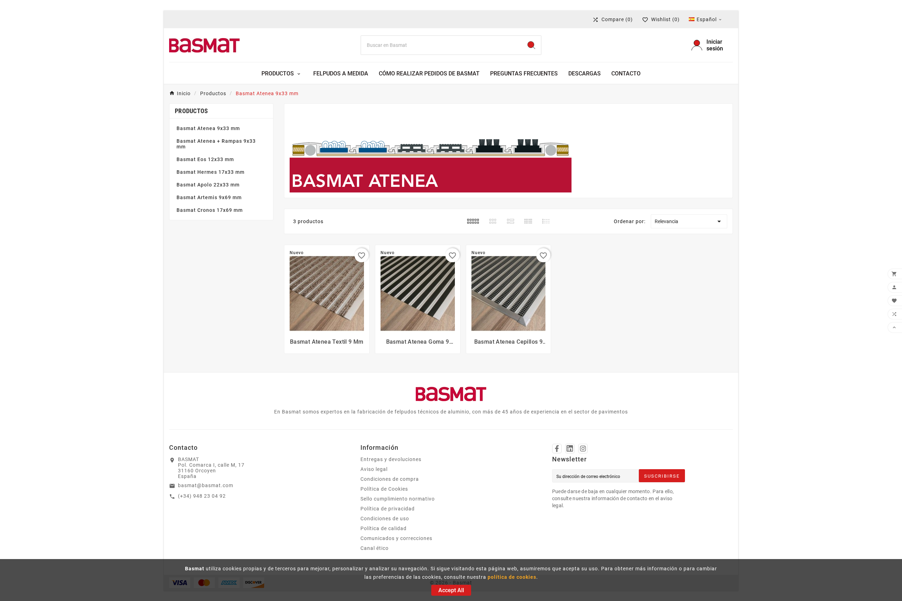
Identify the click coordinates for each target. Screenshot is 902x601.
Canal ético (374, 548)
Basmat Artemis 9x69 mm (209, 197)
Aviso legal (374, 469)
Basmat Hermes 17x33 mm (211, 172)
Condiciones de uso (384, 518)
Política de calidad (383, 528)
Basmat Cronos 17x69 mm (210, 210)
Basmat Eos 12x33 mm (205, 159)
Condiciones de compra (389, 479)
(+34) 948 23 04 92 (202, 496)
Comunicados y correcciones (396, 538)
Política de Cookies (384, 489)
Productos (191, 111)
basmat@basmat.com (205, 485)
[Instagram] (583, 448)
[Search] (531, 45)
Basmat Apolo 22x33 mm (208, 185)
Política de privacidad (387, 508)
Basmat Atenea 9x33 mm (208, 128)
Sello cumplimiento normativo (397, 499)
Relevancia (689, 221)
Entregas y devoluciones (390, 459)
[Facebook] (556, 448)
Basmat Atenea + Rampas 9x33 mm (216, 143)
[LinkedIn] (570, 448)
